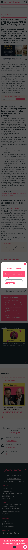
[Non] (26, 544)
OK (14, 547)
